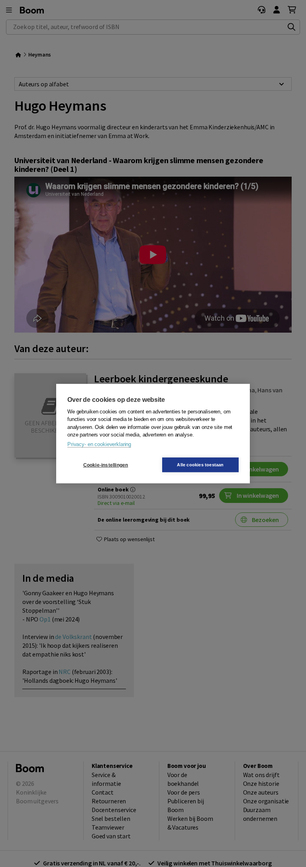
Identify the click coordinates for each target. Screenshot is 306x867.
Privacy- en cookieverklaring (99, 444)
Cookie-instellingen (105, 465)
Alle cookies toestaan (200, 464)
